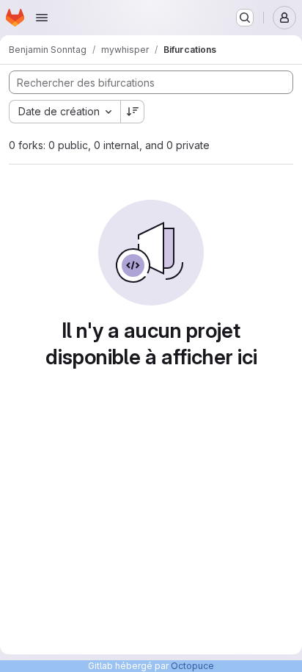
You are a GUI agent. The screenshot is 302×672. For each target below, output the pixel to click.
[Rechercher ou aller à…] (245, 17)
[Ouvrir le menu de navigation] (42, 17)
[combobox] (64, 111)
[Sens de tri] (132, 111)
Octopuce (192, 665)
